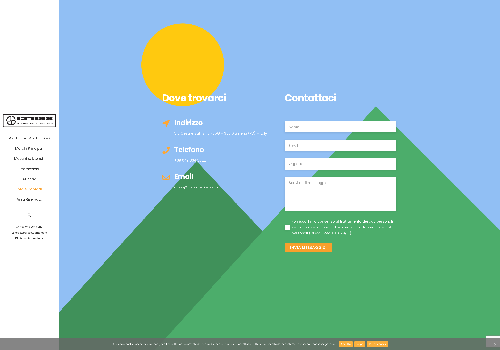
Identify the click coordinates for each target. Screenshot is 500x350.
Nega (359, 344)
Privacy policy (377, 344)
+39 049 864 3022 (190, 160)
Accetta (346, 344)
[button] (29, 215)
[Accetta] (495, 344)
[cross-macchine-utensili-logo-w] (29, 120)
